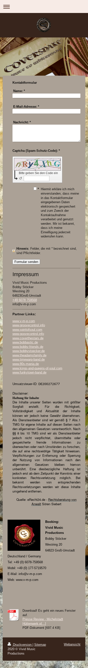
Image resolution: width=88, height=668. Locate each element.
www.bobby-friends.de (27, 347)
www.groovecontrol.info (28, 325)
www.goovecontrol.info (28, 334)
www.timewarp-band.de (28, 359)
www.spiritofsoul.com (27, 329)
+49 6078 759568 (24, 300)
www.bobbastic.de (25, 342)
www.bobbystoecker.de (28, 351)
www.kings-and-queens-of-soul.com (37, 368)
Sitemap (40, 644)
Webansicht (72, 644)
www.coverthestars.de (28, 338)
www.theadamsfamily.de (29, 355)
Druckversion (22, 644)
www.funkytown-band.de (29, 372)
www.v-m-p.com (23, 321)
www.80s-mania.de (25, 364)
